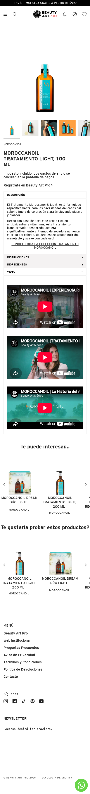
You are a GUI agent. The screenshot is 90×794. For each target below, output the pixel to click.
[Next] (85, 484)
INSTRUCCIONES (18, 257)
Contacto (10, 676)
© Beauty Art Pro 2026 (19, 777)
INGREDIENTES (17, 264)
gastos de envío (52, 173)
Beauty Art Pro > (39, 185)
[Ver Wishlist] (84, 14)
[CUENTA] (75, 14)
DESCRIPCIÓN (16, 195)
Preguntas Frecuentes (21, 648)
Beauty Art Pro (15, 633)
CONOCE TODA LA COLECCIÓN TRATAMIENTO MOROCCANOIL (45, 245)
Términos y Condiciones (22, 662)
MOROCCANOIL (12, 144)
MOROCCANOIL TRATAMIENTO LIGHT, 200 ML (59, 502)
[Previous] (4, 484)
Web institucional (17, 640)
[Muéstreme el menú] (6, 14)
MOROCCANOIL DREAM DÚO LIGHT (19, 500)
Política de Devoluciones (22, 669)
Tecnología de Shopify (56, 777)
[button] (64, 14)
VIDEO (11, 271)
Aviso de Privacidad (19, 655)
